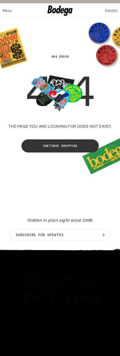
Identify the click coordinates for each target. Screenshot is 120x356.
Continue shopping (60, 146)
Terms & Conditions (21, 335)
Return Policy (16, 348)
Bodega (29, 353)
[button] (7, 10)
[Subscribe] (103, 235)
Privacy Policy (17, 342)
